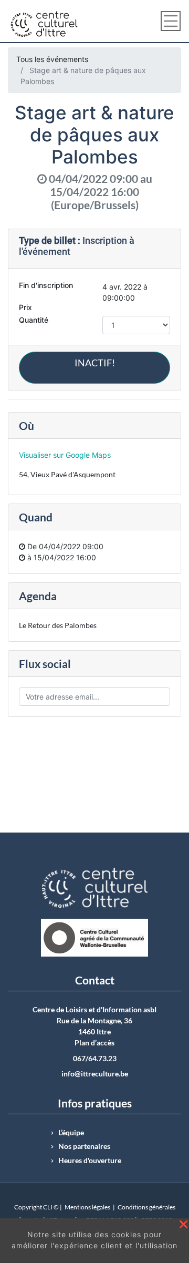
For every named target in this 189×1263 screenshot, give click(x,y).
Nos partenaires (84, 1146)
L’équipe (71, 1132)
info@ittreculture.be (94, 1074)
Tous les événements (52, 59)
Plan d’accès (94, 1043)
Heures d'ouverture (89, 1160)
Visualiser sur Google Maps (65, 454)
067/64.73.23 (95, 1058)
